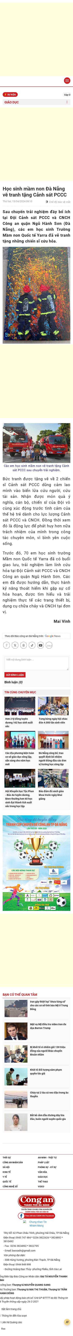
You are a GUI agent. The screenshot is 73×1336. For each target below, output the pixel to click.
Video (41, 1186)
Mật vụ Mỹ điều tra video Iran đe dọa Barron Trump (48, 1026)
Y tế (5, 1177)
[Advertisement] (36, 39)
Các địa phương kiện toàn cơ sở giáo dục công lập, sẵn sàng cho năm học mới (19, 759)
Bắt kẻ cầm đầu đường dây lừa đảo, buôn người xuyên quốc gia (48, 1117)
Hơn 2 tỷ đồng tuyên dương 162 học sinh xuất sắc (19, 722)
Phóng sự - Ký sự (47, 1167)
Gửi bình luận (15, 675)
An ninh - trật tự (47, 1158)
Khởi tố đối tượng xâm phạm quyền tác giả (46, 1071)
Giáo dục (11, 102)
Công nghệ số (10, 1186)
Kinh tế (7, 1172)
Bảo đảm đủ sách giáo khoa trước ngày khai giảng (51, 795)
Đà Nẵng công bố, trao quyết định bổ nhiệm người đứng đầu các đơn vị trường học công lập (52, 759)
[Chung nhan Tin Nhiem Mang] (36, 1224)
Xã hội (6, 1167)
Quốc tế (7, 1182)
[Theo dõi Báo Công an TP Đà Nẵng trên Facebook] (36, 1215)
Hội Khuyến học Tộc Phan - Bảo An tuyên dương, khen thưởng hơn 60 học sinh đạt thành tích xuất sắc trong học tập (19, 799)
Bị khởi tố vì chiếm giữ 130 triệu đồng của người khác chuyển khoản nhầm (47, 1051)
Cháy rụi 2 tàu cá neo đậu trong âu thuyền (49, 1094)
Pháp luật (43, 1162)
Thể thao (43, 1182)
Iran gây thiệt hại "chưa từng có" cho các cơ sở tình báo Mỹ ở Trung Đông (49, 1005)
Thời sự (7, 1158)
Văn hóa (42, 1172)
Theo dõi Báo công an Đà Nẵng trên (24, 636)
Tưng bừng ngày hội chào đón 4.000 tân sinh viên (53, 720)
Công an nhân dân (13, 1162)
